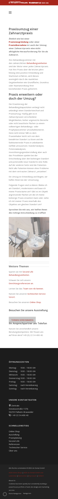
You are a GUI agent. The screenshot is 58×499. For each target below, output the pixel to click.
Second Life (14, 441)
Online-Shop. (35, 302)
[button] (5, 494)
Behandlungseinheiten (37, 63)
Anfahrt (41, 476)
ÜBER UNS (45, 3)
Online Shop (14, 431)
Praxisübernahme (17, 45)
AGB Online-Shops (15, 473)
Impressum (32, 476)
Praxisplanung (15, 437)
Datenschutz (22, 476)
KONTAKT (34, 3)
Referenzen (14, 444)
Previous (12, 237)
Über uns (13, 450)
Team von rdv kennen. (33, 288)
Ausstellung (14, 434)
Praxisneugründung (18, 42)
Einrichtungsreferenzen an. (21, 283)
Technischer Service (18, 447)
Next (45, 237)
